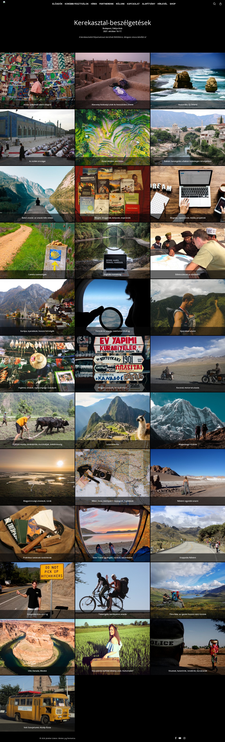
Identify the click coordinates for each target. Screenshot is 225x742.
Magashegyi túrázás (188, 444)
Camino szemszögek (37, 274)
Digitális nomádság (112, 274)
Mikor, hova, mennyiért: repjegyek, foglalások (112, 501)
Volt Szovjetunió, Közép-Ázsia (37, 727)
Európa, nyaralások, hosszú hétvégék (37, 331)
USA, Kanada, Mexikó (37, 671)
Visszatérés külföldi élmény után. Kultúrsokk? (112, 671)
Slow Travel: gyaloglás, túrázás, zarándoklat (112, 557)
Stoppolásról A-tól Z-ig (37, 614)
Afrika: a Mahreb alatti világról (37, 104)
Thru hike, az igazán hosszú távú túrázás (187, 614)
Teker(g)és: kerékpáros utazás (113, 614)
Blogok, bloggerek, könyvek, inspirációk (113, 218)
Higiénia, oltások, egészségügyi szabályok (37, 387)
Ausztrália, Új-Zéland (187, 104)
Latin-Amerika (112, 444)
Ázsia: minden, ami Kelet (113, 161)
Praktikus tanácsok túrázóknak (37, 557)
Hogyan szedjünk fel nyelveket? (112, 387)
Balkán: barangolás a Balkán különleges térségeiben (187, 161)
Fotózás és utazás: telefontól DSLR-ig (113, 331)
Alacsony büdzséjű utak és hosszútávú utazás (112, 104)
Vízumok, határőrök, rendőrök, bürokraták (188, 671)
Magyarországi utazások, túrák (37, 501)
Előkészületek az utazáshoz (187, 274)
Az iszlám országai (37, 161)
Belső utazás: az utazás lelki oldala (37, 218)
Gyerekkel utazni (188, 331)
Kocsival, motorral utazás (187, 387)
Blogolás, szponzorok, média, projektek (188, 218)
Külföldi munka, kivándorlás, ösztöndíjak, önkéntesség (37, 444)
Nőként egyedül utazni (187, 501)
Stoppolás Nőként (188, 557)
